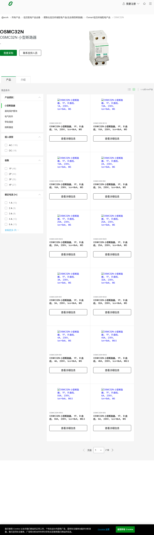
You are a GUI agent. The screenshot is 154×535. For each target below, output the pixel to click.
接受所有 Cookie (125, 529)
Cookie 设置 (103, 529)
